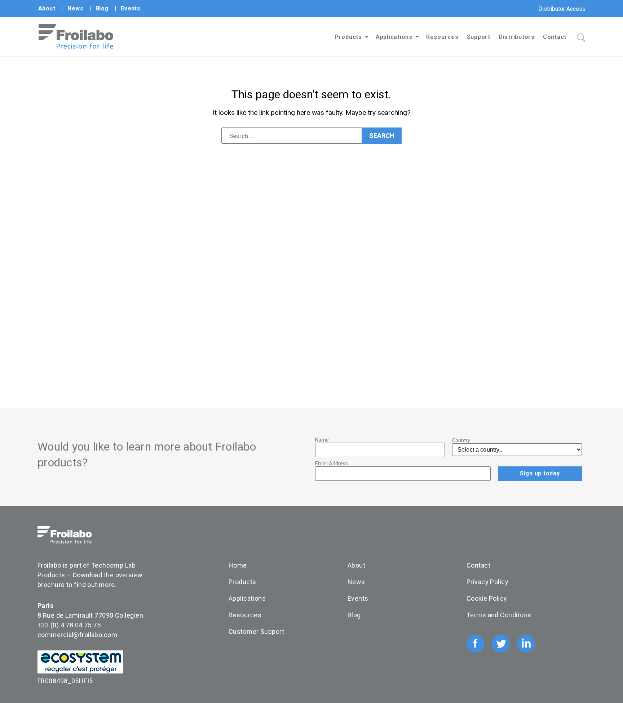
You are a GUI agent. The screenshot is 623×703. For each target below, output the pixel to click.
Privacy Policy (487, 582)
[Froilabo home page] (76, 46)
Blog (102, 8)
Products (348, 36)
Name (322, 440)
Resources (442, 36)
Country (461, 440)
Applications (394, 36)
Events (131, 8)
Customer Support (256, 631)
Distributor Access (562, 8)
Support (478, 36)
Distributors (517, 36)
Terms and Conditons (499, 615)
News (75, 8)
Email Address (331, 463)
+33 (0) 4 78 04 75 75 (69, 625)
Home (238, 565)
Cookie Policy (487, 598)
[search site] (581, 37)
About (46, 8)
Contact (554, 36)
